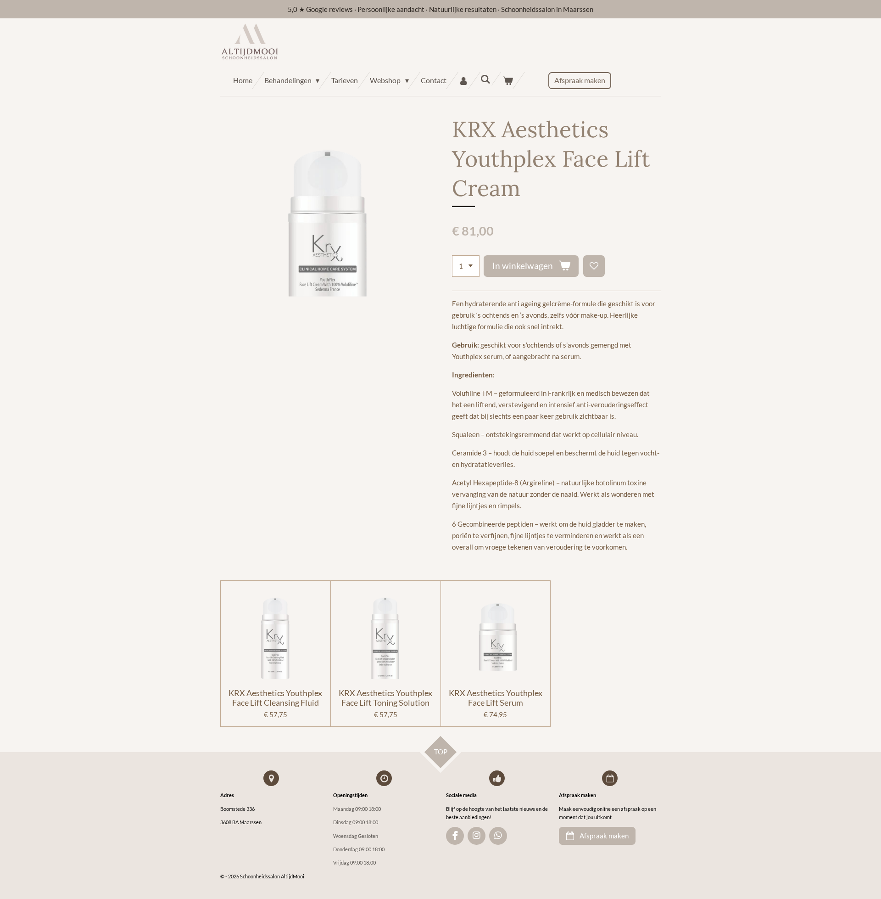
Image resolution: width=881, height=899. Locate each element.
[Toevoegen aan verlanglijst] (594, 266)
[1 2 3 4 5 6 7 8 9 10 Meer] (466, 266)
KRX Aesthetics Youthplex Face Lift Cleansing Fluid (275, 698)
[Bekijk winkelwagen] (508, 80)
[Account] (463, 80)
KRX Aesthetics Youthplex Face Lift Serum (495, 698)
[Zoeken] (485, 78)
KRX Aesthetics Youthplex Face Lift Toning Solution (385, 698)
